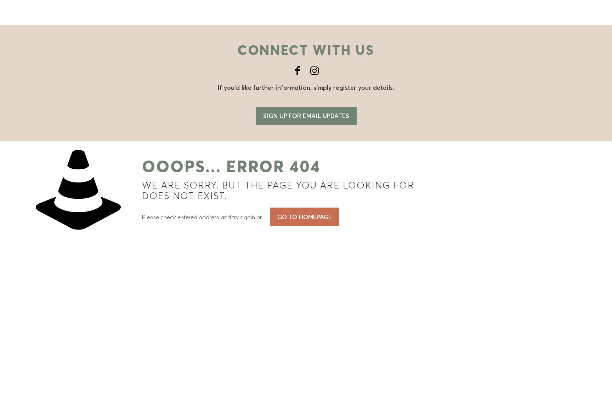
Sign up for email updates (306, 116)
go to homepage (304, 217)
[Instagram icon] (314, 71)
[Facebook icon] (297, 71)
